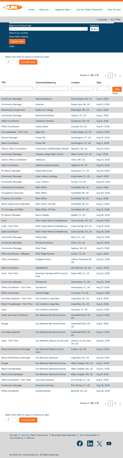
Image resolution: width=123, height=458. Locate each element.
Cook (3, 220)
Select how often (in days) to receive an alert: (27, 56)
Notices (30, 438)
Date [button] (99, 82)
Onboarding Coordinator (13, 187)
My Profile (116, 19)
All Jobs (14, 435)
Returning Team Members (63, 435)
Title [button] (3, 82)
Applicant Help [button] (62, 9)
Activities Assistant (10, 332)
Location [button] (75, 82)
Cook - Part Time (9, 226)
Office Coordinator (10, 121)
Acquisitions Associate (12, 193)
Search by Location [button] (18, 33)
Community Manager (11, 98)
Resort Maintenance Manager (15, 349)
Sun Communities (88, 435)
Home (31, 9)
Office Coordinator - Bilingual (15, 253)
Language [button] (102, 19)
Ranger (4, 323)
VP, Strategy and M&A (12, 209)
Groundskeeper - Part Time (14, 132)
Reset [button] (115, 93)
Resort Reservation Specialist (15, 204)
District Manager (9, 137)
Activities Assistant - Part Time (16, 298)
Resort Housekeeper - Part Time (17, 304)
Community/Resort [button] (45, 82)
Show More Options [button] (18, 36)
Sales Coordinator (10, 143)
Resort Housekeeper (11, 368)
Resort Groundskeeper (12, 374)
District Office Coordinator (14, 148)
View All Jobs (114, 9)
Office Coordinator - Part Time (16, 287)
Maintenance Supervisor (13, 110)
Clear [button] (12, 46)
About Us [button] (44, 9)
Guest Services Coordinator (14, 315)
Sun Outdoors (16, 438)
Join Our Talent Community (89, 9)
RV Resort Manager (10, 170)
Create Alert (29, 62)
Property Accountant (11, 198)
